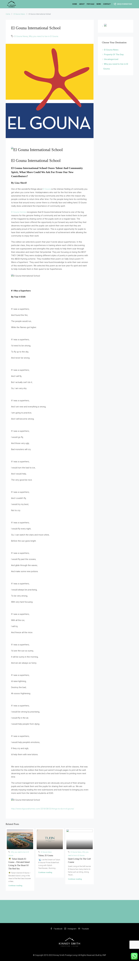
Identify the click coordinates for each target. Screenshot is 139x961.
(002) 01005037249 (124, 4)
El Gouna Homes (18, 212)
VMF (104, 955)
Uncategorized (111, 59)
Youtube (85, 929)
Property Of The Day (114, 54)
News (99, 4)
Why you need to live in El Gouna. (44, 36)
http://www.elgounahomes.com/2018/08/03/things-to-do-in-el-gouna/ (42, 809)
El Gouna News (19, 14)
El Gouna (47, 189)
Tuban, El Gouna (45, 855)
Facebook (58, 929)
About (82, 4)
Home (74, 4)
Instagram (72, 929)
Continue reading (15, 886)
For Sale (90, 4)
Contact (107, 4)
